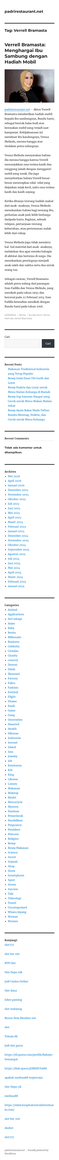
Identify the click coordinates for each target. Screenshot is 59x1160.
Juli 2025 (13, 503)
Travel (12, 902)
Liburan (13, 779)
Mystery (13, 806)
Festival (13, 692)
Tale (10, 893)
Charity (12, 655)
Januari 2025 (16, 531)
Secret (12, 857)
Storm (12, 884)
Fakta (11, 683)
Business (13, 641)
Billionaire (14, 637)
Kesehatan (15, 765)
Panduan (13, 811)
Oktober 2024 (17, 545)
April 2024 (14, 572)
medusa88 (11, 1096)
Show (11, 870)
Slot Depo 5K (13, 1086)
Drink (11, 669)
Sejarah (13, 861)
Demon (12, 664)
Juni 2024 (14, 563)
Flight (12, 696)
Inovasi (12, 742)
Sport (11, 880)
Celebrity (14, 646)
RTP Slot (10, 963)
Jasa (10, 751)
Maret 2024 (15, 577)
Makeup (13, 793)
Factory (13, 678)
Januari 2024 (16, 586)
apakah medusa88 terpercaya (24, 1077)
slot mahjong (13, 1008)
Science (13, 852)
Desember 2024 (18, 535)
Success (13, 889)
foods (11, 706)
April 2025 (14, 517)
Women (13, 921)
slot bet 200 (12, 1118)
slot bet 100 (12, 954)
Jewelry (12, 756)
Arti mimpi (15, 618)
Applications (16, 614)
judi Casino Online (16, 981)
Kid (10, 770)
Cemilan (13, 651)
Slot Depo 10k (13, 972)
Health (12, 728)
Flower (12, 701)
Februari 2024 (17, 581)
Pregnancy (15, 825)
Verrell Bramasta (23, 318)
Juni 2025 (14, 508)
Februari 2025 (17, 526)
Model (12, 797)
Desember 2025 (18, 490)
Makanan (14, 788)
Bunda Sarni (35, 315)
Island (12, 747)
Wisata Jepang (17, 912)
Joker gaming (13, 999)
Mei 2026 (14, 476)
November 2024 (18, 540)
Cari (7, 336)
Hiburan (13, 733)
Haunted (13, 724)
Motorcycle (15, 802)
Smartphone (16, 875)
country (13, 660)
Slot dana (11, 990)
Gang (11, 715)
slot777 (9, 944)
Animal (12, 609)
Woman (13, 916)
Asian (11, 623)
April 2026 (14, 480)
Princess (13, 834)
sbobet (9, 1128)
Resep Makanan (18, 848)
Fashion (13, 687)
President (14, 829)
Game (11, 710)
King (11, 774)
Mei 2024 (14, 567)
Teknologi (14, 898)
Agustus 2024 (17, 554)
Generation (15, 719)
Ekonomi (14, 673)
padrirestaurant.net (24, 11)
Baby (11, 628)
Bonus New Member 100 (20, 1018)
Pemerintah (15, 815)
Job (10, 760)
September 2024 (18, 549)
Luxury (12, 783)
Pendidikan (15, 820)
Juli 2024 (13, 558)
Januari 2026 (16, 485)
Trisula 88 (11, 1036)
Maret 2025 (15, 522)
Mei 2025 (14, 512)
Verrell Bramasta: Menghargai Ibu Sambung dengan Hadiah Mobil (26, 53)
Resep (12, 843)
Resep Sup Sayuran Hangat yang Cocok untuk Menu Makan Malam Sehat (30, 401)
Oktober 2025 (17, 499)
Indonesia (14, 738)
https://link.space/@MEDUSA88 (26, 1068)
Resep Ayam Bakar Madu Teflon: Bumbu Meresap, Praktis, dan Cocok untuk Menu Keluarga (29, 415)
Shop (11, 866)
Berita (22, 315)
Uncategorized (17, 907)
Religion (13, 838)
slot (7, 1027)
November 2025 (18, 494)
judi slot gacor (14, 1045)
